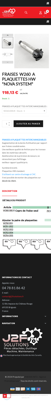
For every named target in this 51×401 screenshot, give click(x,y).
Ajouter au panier (28, 123)
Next (7, 35)
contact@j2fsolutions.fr (13, 296)
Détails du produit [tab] (14, 200)
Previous (7, 62)
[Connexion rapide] (40, 12)
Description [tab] (9, 191)
